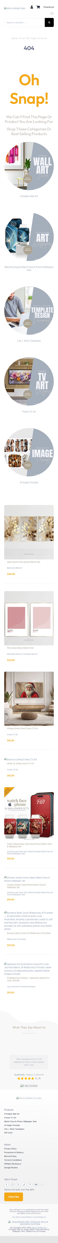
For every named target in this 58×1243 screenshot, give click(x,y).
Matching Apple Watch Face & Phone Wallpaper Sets (29, 268)
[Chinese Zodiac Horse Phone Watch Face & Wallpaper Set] (29, 877)
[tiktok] (24, 1184)
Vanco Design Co (39, 1227)
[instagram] (12, 1184)
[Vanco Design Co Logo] (29, 1098)
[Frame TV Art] (29, 358)
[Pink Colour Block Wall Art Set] (29, 592)
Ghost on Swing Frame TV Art (20, 763)
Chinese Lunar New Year (17, 851)
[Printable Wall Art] (29, 143)
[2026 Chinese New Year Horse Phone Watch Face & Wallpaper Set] (29, 788)
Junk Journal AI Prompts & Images (21, 986)
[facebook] (6, 1184)
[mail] (42, 1184)
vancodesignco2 (40, 1217)
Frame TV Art (29, 411)
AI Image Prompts (29, 482)
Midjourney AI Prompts (16, 939)
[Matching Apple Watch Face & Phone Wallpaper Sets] (29, 214)
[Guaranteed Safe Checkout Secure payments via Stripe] (28, 1221)
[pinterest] (30, 1184)
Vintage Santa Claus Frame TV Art (22, 728)
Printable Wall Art (29, 196)
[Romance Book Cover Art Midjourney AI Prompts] (29, 912)
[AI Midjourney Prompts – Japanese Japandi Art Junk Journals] (29, 964)
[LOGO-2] (14, 8)
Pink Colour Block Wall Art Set (20, 648)
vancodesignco (26, 1217)
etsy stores (16, 1217)
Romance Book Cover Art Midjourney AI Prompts (29, 933)
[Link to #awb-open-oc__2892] (52, 13)
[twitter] (18, 1184)
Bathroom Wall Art (14, 568)
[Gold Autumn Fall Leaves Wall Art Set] (29, 506)
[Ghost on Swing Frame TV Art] (20, 759)
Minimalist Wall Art (14, 654)
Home (14, 38)
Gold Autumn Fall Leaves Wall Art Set (23, 562)
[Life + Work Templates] (29, 288)
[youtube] (36, 1184)
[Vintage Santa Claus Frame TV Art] (29, 673)
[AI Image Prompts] (29, 429)
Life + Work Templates (29, 340)
